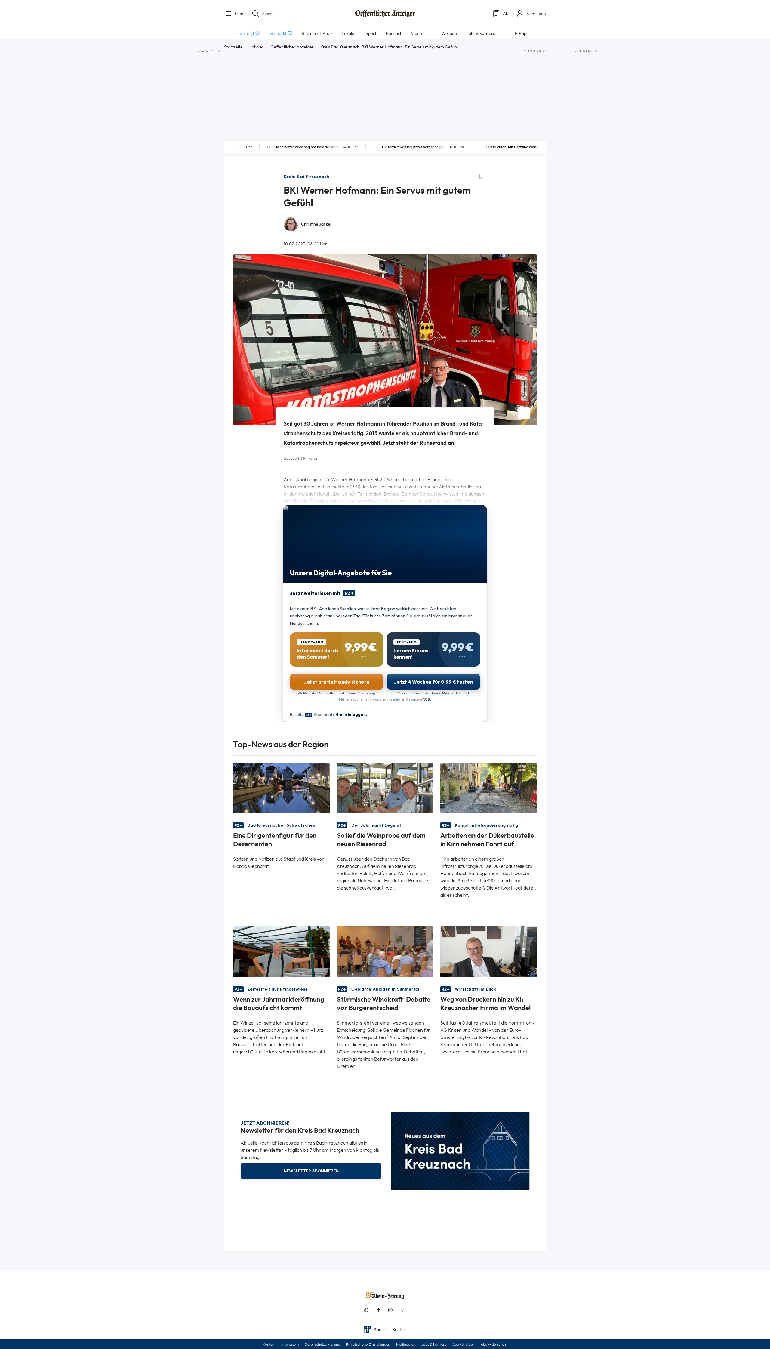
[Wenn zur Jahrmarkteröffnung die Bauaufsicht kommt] (281, 951)
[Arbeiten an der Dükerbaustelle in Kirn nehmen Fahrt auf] (488, 788)
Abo (507, 13)
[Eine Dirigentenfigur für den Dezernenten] (281, 788)
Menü (239, 13)
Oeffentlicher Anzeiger (292, 47)
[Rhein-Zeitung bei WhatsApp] (366, 1310)
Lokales (256, 47)
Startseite (233, 47)
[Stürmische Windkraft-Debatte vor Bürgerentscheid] (385, 951)
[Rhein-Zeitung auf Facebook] (378, 1310)
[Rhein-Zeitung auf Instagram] (390, 1310)
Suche (268, 13)
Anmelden (536, 13)
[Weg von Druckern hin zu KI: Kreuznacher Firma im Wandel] (488, 951)
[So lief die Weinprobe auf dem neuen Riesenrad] (385, 788)
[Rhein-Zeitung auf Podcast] (402, 1310)
